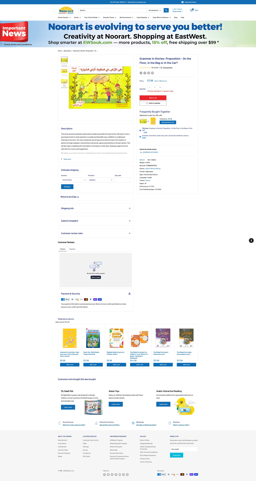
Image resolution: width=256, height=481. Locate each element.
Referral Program (116, 447)
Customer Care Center (91, 440)
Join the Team (63, 450)
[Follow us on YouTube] (119, 474)
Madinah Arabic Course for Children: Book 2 (115, 353)
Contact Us (87, 453)
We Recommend (125, 17)
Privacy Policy (145, 459)
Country (64, 175)
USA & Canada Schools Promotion (148, 448)
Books (76, 17)
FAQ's (85, 443)
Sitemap (86, 447)
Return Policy (144, 440)
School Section (63, 17)
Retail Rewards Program (118, 443)
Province (91, 175)
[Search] (166, 10)
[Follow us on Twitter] (108, 474)
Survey (85, 450)
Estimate (67, 187)
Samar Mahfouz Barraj (152, 168)
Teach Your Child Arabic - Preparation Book (91, 353)
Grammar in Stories (150, 152)
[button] (64, 60)
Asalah (142, 160)
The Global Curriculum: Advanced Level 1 (160, 353)
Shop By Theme (108, 17)
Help (182, 17)
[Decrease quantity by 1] (149, 87)
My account (177, 11)
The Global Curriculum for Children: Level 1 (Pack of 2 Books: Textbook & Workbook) (139, 355)
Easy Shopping (142, 17)
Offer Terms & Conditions (149, 452)
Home (60, 51)
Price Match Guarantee (148, 455)
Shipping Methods (146, 443)
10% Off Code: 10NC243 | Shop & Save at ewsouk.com (128, 2)
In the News (62, 443)
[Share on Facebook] (141, 72)
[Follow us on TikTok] (123, 474)
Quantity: (143, 89)
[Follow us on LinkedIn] (127, 474)
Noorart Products (64, 453)
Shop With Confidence (160, 17)
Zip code (118, 175)
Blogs (60, 456)
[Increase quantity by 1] (160, 87)
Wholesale (113, 450)
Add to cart (153, 98)
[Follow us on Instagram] (112, 474)
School (147, 180)
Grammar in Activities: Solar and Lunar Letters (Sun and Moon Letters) (165, 135)
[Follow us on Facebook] (104, 474)
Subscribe (176, 455)
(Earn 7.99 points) (161, 81)
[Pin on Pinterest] (144, 72)
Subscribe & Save (190, 2)
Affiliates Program (116, 440)
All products (67, 51)
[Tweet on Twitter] (148, 72)
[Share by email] (152, 72)
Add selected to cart (168, 122)
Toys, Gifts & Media (90, 17)
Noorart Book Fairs (116, 453)
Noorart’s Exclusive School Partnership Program (119, 457)
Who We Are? (62, 440)
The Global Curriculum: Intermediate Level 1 (184, 353)
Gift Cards (86, 456)
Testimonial (62, 447)
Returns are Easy (69, 196)
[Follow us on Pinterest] (115, 474)
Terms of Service (146, 462)
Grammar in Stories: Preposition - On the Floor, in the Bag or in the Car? (167, 129)
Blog (175, 17)
